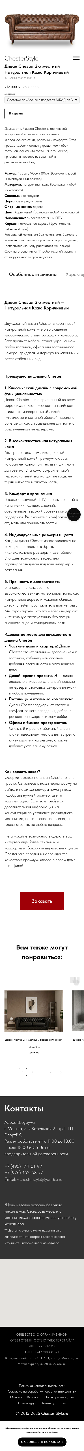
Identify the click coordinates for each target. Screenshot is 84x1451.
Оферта (16, 1397)
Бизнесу (48, 1403)
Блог (63, 1403)
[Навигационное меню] (76, 58)
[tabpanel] (42, 586)
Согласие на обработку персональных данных (42, 1391)
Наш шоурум (27, 1403)
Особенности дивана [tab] (33, 274)
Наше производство (59, 1397)
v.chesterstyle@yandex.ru (39, 1179)
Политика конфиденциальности (42, 1386)
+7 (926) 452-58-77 (23, 1172)
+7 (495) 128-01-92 (23, 1166)
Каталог (33, 1397)
